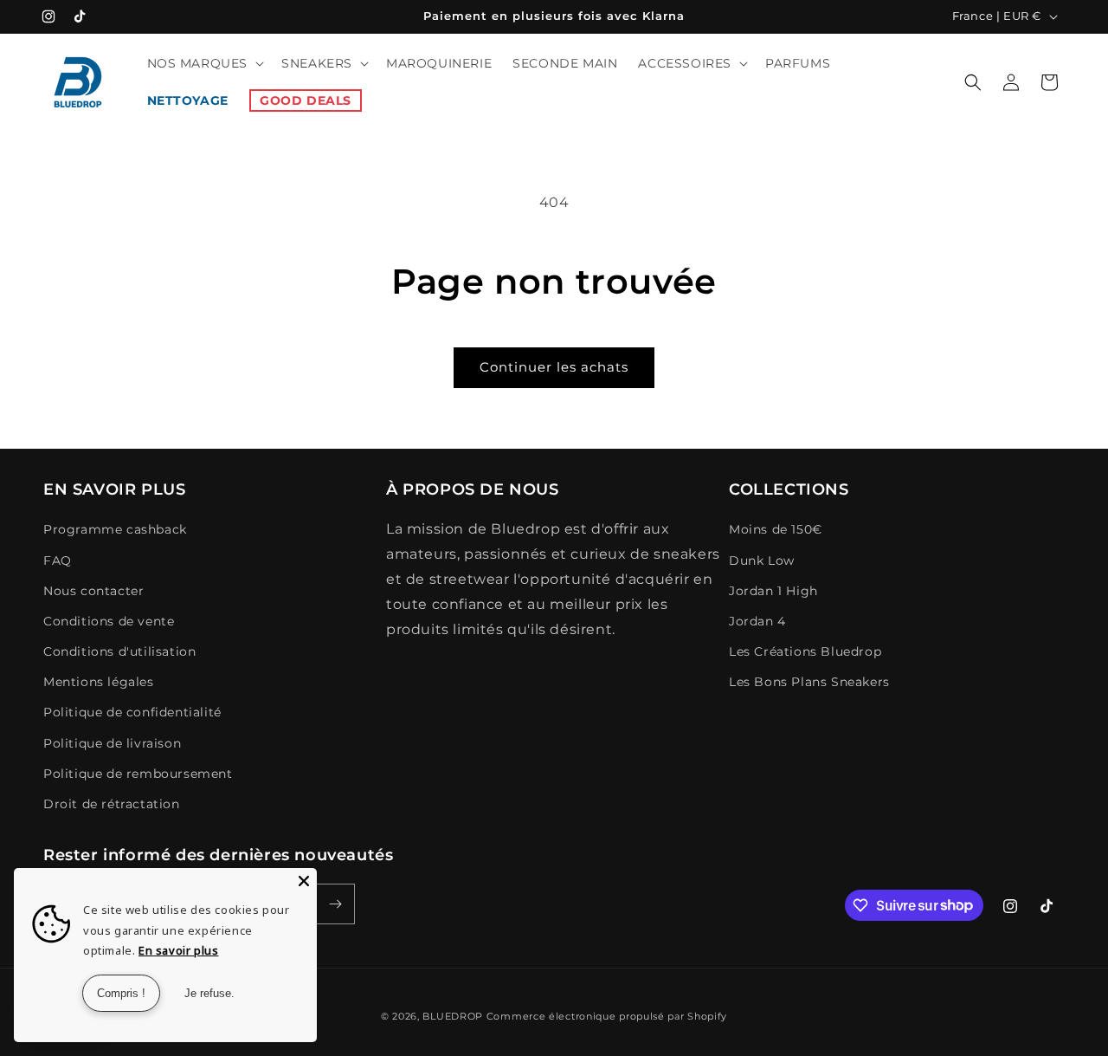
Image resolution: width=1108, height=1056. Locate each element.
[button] (204, 63)
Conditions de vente (108, 621)
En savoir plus (178, 950)
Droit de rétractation (111, 804)
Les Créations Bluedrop (805, 651)
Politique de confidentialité (132, 712)
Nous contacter (93, 591)
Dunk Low (762, 560)
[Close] (303, 881)
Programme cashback (115, 529)
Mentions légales (98, 682)
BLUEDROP (452, 1016)
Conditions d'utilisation (119, 651)
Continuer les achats (554, 367)
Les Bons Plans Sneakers (809, 682)
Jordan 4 (757, 621)
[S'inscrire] (335, 904)
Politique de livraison (112, 743)
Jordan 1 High (773, 591)
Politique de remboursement (138, 773)
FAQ (57, 560)
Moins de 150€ (775, 529)
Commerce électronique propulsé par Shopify (606, 1016)
